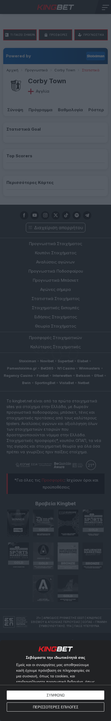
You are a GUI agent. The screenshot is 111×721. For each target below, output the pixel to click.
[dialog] (55, 680)
